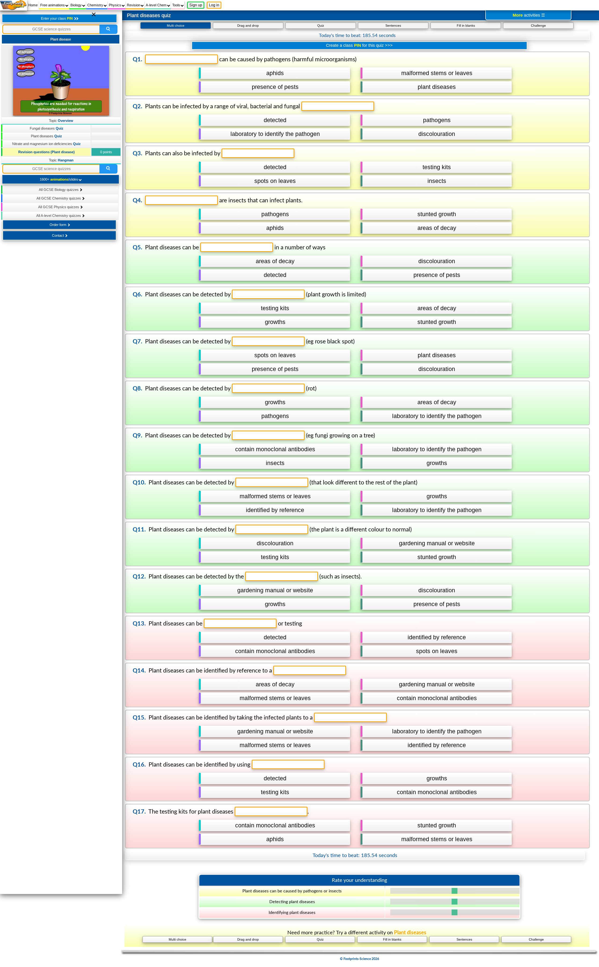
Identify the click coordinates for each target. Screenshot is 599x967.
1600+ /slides (59, 179)
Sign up (195, 5)
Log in (214, 5)
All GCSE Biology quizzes (59, 190)
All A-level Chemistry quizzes (59, 216)
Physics (115, 5)
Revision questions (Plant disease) (46, 152)
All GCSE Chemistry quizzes (59, 198)
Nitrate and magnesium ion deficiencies (46, 144)
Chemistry (95, 5)
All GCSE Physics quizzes (59, 207)
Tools (176, 5)
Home (33, 5)
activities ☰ (529, 15)
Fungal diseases (46, 128)
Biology (76, 5)
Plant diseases (46, 136)
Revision (134, 5)
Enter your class (57, 18)
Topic (61, 121)
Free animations (53, 5)
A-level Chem (157, 5)
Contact (58, 235)
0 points (106, 152)
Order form (58, 225)
